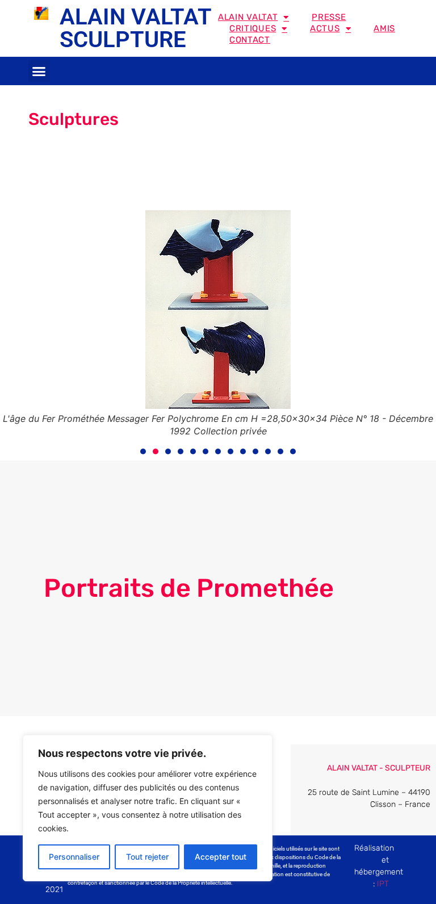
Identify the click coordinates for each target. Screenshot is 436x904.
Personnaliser (74, 856)
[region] (147, 808)
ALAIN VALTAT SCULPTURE (135, 28)
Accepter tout (220, 856)
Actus (325, 28)
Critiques (252, 28)
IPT (383, 884)
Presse (329, 17)
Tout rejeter (147, 856)
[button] (39, 71)
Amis (384, 28)
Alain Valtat (248, 17)
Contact (249, 40)
